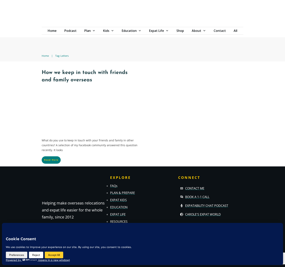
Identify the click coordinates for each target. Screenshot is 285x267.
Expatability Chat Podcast (206, 206)
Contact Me (194, 188)
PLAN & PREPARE (122, 193)
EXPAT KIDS (118, 200)
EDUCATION (119, 207)
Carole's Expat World (203, 214)
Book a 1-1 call (197, 197)
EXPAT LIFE (118, 214)
